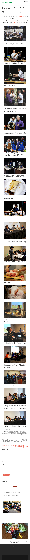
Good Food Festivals (4, 434)
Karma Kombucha (9, 439)
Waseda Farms (25, 441)
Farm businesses (9, 432)
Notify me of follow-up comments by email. (4, 467)
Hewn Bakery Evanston (19, 438)
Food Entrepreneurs (24, 432)
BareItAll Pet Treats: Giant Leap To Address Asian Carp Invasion (12, 492)
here (18, 22)
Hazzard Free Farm (14, 438)
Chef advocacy (20, 431)
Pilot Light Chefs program (14, 440)
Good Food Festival (21, 16)
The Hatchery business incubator (19, 441)
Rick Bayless (18, 440)
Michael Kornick (14, 439)
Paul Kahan (9, 440)
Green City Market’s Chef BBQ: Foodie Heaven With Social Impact (12, 495)
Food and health (16, 432)
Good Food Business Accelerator (15, 433)
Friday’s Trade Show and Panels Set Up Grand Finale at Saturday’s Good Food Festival (13, 445)
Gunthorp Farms (9, 438)
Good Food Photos (9, 434)
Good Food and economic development (6, 433)
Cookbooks (5, 432)
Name (3, 461)
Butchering (13, 431)
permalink (7, 442)
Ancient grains (10, 431)
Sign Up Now (15, 486)
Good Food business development (23, 433)
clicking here (14, 22)
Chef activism (16, 431)
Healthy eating (20, 434)
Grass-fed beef (16, 434)
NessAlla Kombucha (23, 439)
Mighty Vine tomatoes (18, 439)
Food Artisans (19, 432)
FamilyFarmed (8, 14)
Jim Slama (5, 439)
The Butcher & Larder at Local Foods (11, 441)
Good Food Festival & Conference (8, 21)
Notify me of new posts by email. (4, 471)
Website (3, 464)
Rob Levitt (21, 440)
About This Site (26, 1)
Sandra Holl (24, 440)
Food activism (12, 432)
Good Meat (13, 434)
